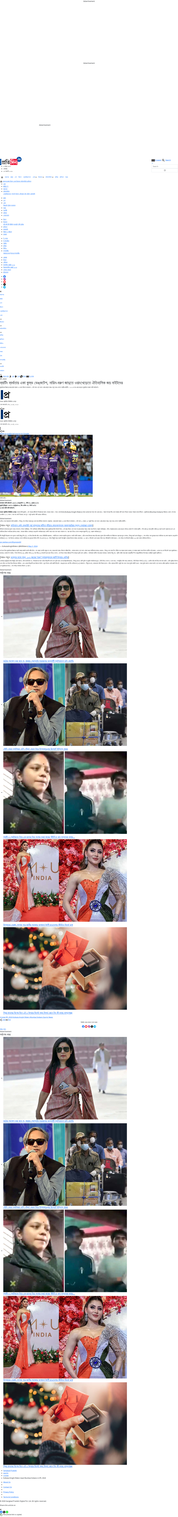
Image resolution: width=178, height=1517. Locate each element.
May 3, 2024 (32, 546)
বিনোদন (40, 177)
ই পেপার (5, 238)
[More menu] (176, 177)
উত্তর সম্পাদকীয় (14, 253)
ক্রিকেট (5, 205)
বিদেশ (19, 177)
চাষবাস (5, 234)
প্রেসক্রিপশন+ (27, 177)
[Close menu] (0, 291)
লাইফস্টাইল (49, 177)
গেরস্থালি (32, 194)
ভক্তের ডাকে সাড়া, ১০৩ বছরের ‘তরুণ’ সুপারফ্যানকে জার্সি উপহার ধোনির (39, 557)
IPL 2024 (9, 1017)
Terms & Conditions (11, 1497)
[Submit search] (165, 170)
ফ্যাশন (17, 194)
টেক (25, 194)
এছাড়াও (2, 370)
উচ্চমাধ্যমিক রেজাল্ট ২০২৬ (10, 267)
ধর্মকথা (5, 213)
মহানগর (7, 177)
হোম (4, 184)
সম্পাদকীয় (6, 251)
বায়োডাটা (5, 229)
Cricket (3, 1017)
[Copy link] (3, 408)
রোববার (5, 257)
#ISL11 (5, 186)
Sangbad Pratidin (10, 1470)
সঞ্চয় (66, 177)
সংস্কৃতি (15, 224)
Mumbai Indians (36, 1017)
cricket (6, 1475)
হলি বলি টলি (6, 224)
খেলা (34, 177)
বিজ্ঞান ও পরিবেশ (7, 232)
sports (5, 1473)
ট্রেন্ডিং (5, 243)
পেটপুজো (21, 194)
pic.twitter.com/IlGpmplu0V (10, 542)
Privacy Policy (8, 1492)
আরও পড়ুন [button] (3, 1029)
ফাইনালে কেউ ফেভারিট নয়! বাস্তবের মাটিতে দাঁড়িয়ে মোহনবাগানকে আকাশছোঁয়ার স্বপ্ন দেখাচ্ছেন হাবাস (52, 525)
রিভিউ (11, 224)
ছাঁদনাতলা (5, 272)
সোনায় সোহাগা (7, 270)
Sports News (48, 1017)
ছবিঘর (56, 177)
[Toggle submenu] (1, 325)
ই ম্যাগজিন (6, 241)
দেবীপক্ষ (5, 262)
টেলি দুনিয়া (21, 224)
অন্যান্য (13, 205)
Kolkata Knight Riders (21, 1017)
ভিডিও (5, 248)
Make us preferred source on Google (14, 433)
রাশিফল (62, 177)
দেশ (16, 177)
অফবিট (5, 210)
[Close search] (152, 163)
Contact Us (7, 1487)
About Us (7, 1482)
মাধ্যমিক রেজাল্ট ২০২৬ (9, 265)
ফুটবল (9, 205)
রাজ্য (12, 177)
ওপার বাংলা (6, 215)
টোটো (28, 194)
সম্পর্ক (13, 194)
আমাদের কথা (6, 253)
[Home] (11, 161)
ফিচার (4, 260)
